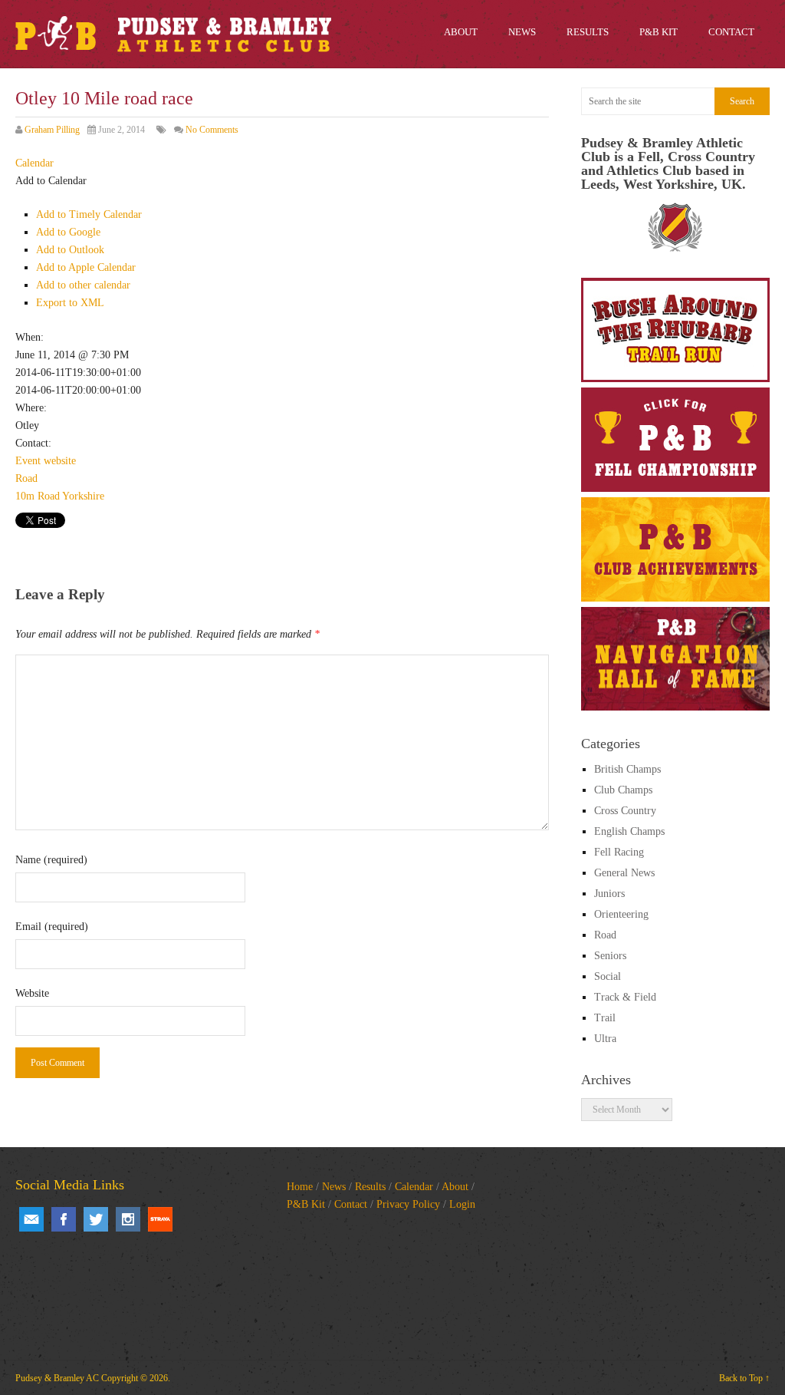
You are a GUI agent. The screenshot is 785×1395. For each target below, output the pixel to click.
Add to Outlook (70, 250)
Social (607, 976)
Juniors (609, 893)
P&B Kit (306, 1204)
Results (370, 1186)
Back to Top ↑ (744, 1378)
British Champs (627, 769)
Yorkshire (83, 496)
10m (24, 496)
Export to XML (70, 302)
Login (462, 1204)
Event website (45, 461)
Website (32, 993)
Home (300, 1186)
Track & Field (625, 997)
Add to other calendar (83, 285)
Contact (350, 1204)
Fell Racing (619, 852)
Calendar (414, 1186)
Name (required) (51, 860)
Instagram (128, 1219)
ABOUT (461, 32)
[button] (51, 180)
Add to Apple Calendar (86, 267)
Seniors (610, 955)
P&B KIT (658, 32)
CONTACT (731, 32)
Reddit (160, 1219)
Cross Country (625, 810)
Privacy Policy (408, 1204)
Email (31, 1219)
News (334, 1186)
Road (26, 478)
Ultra (605, 1038)
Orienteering (621, 914)
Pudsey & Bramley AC (57, 1378)
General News (624, 873)
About (455, 1186)
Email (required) (51, 926)
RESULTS (588, 32)
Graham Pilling (52, 129)
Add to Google (68, 232)
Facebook (63, 1219)
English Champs (629, 831)
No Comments (212, 129)
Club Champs (623, 790)
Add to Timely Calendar (89, 214)
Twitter (96, 1219)
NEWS (522, 32)
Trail (605, 1018)
